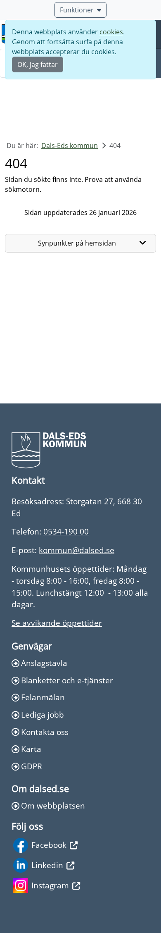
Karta (31, 748)
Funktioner (77, 9)
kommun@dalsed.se (76, 550)
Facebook (48, 844)
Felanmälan (43, 697)
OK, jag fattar (37, 64)
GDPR (31, 766)
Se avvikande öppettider (57, 622)
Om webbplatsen (53, 805)
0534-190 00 (66, 531)
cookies (111, 31)
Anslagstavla (44, 662)
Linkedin (47, 865)
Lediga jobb (42, 714)
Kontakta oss (45, 731)
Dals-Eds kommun (69, 145)
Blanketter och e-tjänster (67, 680)
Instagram (50, 885)
